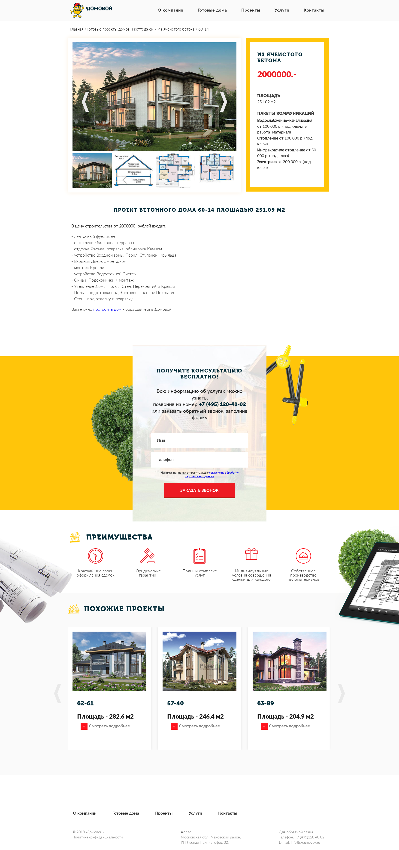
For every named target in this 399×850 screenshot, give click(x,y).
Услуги (282, 10)
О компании (170, 10)
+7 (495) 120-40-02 (222, 404)
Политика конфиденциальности (98, 837)
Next (223, 102)
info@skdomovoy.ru (305, 842)
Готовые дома (212, 10)
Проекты (250, 10)
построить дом (107, 309)
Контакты (314, 10)
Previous (85, 102)
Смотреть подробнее (109, 726)
